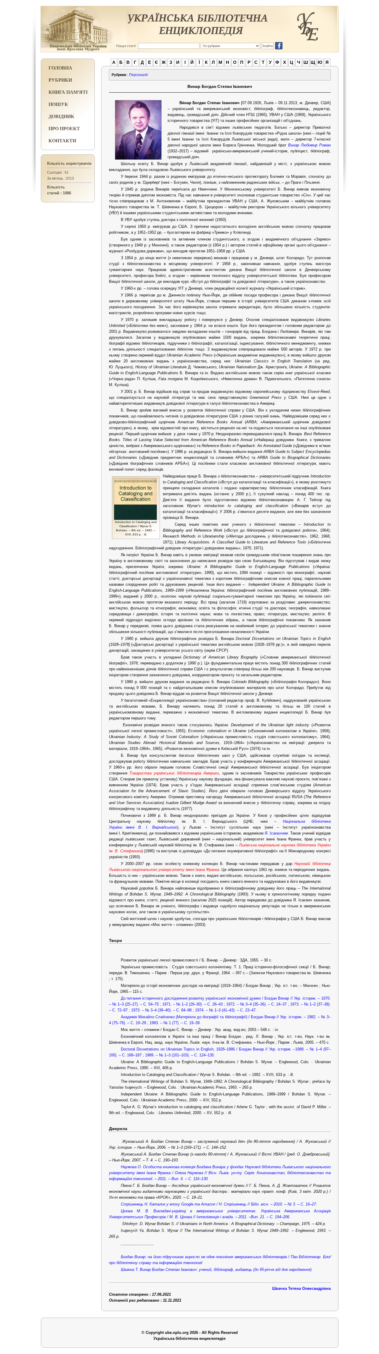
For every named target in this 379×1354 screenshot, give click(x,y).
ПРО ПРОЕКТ (64, 128)
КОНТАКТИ (62, 140)
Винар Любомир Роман (309, 145)
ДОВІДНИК (61, 116)
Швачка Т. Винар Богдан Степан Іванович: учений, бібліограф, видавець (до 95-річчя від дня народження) (216, 1269)
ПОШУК (58, 104)
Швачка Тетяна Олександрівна (301, 1288)
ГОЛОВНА (60, 67)
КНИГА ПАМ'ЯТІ (68, 91)
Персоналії (138, 75)
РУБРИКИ (60, 79)
